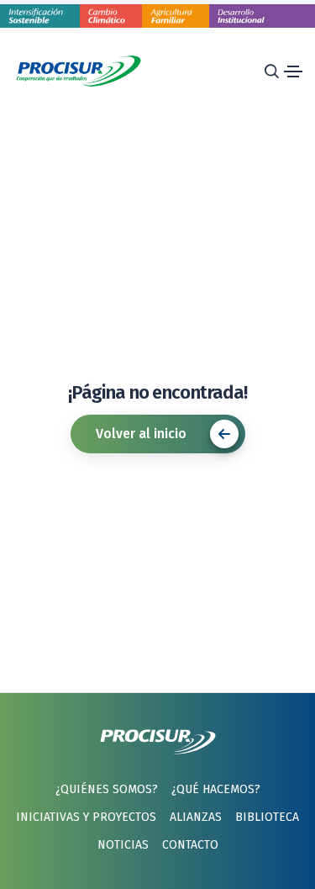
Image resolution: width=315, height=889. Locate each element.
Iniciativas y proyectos (86, 817)
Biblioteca (267, 817)
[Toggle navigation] (293, 71)
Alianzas (196, 817)
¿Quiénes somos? (106, 789)
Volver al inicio (141, 434)
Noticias (123, 845)
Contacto (190, 845)
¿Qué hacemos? (215, 789)
